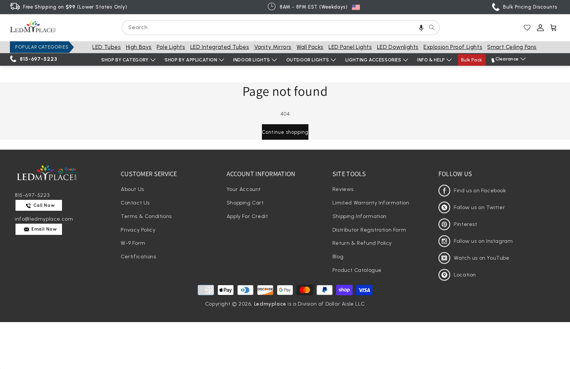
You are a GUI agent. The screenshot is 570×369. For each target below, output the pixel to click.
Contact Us (135, 203)
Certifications (138, 256)
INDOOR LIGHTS (251, 60)
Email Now (43, 229)
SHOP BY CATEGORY (125, 60)
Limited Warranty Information (370, 203)
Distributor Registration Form (369, 230)
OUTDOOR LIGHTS (307, 60)
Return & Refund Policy (362, 243)
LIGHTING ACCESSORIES (373, 60)
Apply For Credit (247, 216)
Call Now (43, 205)
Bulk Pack (471, 60)
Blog (337, 256)
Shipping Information (359, 216)
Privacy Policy (138, 230)
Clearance (507, 59)
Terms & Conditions (146, 216)
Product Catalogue (357, 270)
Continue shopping (285, 132)
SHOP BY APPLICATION (191, 60)
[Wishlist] (527, 27)
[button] (421, 27)
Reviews (343, 189)
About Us (132, 189)
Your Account (244, 189)
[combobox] (281, 27)
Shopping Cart (245, 203)
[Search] (432, 27)
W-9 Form (133, 243)
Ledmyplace (270, 304)
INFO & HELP (431, 60)
